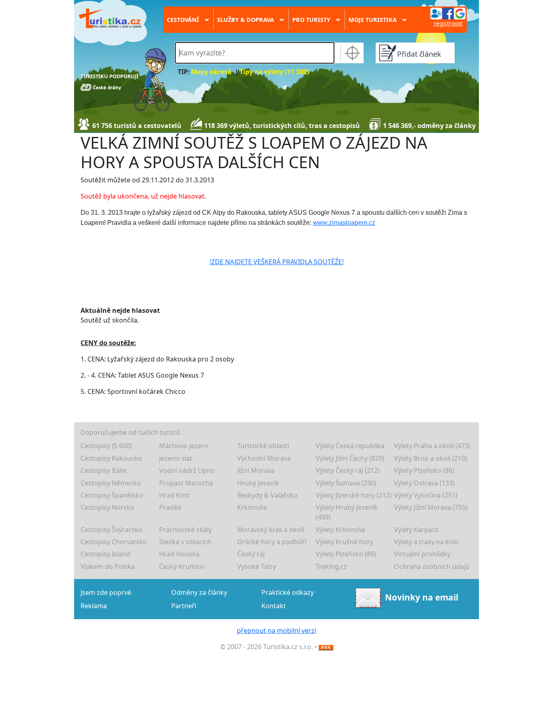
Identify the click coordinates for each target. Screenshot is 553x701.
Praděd (170, 507)
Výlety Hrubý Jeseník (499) (347, 512)
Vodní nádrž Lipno (187, 470)
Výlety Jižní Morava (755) (431, 507)
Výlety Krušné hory (344, 541)
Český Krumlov (181, 566)
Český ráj (251, 553)
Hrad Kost (174, 495)
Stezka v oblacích (185, 541)
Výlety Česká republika (350, 445)
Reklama (94, 605)
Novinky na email (421, 597)
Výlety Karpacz (416, 529)
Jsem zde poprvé (106, 592)
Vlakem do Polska (108, 566)
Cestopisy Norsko (107, 507)
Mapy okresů (211, 72)
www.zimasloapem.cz (344, 222)
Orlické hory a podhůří (271, 541)
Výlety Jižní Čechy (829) (350, 458)
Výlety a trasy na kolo (426, 541)
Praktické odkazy (288, 592)
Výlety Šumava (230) (346, 483)
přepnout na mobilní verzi (276, 630)
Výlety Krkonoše (340, 529)
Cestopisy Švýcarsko (112, 529)
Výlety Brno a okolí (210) (430, 458)
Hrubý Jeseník (258, 483)
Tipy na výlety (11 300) (274, 72)
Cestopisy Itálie (104, 470)
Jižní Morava (255, 470)
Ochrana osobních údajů (432, 566)
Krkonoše (252, 507)
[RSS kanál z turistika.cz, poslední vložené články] (326, 646)
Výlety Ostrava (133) (424, 483)
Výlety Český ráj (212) (348, 470)
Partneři (183, 605)
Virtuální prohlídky (422, 553)
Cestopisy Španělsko (112, 495)
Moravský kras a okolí (270, 529)
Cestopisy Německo (111, 483)
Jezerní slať (175, 458)
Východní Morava (264, 458)
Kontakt (274, 605)
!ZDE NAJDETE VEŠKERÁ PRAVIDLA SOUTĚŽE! (277, 261)
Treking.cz (331, 566)
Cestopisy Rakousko (111, 458)
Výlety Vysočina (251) (425, 495)
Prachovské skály (185, 529)
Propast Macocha (186, 483)
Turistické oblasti (263, 445)
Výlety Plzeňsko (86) (424, 470)
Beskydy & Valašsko (267, 495)
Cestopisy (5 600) (106, 445)
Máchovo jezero (183, 445)
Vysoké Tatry (256, 566)
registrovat (448, 23)
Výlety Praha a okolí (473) (432, 445)
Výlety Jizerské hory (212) (353, 495)
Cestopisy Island (105, 553)
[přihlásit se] (447, 13)
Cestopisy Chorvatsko (114, 541)
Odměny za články (199, 592)
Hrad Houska (179, 553)
